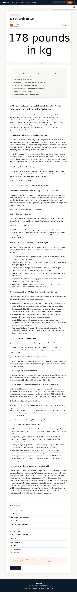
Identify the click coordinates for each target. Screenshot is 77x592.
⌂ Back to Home (16, 568)
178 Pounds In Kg (30, 560)
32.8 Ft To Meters (15, 545)
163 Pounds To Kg (15, 542)
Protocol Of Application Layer (19, 524)
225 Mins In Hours (15, 513)
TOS (38, 2)
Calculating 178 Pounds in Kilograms (23, 79)
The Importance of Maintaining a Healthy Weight (26, 85)
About (17, 2)
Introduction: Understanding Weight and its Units (26, 76)
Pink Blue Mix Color (16, 549)
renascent (5, 2)
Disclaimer (28, 2)
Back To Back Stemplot (17, 553)
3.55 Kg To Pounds (15, 538)
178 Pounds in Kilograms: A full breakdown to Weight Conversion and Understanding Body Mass (37, 73)
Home (12, 2)
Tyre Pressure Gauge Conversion (20, 517)
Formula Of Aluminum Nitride (18, 520)
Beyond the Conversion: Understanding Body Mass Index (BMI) (29, 82)
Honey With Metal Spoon (17, 510)
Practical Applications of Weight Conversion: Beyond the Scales (29, 88)
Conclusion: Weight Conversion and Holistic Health (26, 94)
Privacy (34, 2)
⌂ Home (70, 2)
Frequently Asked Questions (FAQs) (23, 91)
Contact (22, 2)
